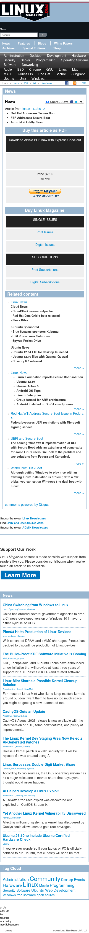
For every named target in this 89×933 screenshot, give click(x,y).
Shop (57, 48)
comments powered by (27, 504)
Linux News (19, 302)
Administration (9, 689)
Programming (45, 60)
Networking (30, 64)
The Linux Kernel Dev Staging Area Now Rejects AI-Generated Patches (43, 740)
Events (79, 879)
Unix (23, 78)
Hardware (12, 885)
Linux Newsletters (34, 518)
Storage (21, 636)
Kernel (20, 689)
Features (24, 43)
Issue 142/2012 (33, 108)
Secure (61, 74)
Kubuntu (12, 658)
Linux (5, 609)
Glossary (8, 930)
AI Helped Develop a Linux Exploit (31, 790)
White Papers (63, 43)
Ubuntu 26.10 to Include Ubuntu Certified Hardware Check (36, 837)
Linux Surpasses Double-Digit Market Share (39, 764)
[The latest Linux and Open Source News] (74, 83)
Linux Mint (28, 689)
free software (26, 894)
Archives (8, 48)
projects (20, 658)
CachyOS (17, 715)
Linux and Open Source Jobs (25, 523)
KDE (5, 658)
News (6, 43)
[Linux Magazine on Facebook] (66, 83)
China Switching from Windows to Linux (35, 604)
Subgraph (78, 74)
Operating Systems (75, 60)
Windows (37, 78)
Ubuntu (9, 78)
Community (45, 878)
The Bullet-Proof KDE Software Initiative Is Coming (44, 653)
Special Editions (34, 48)
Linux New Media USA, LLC (74, 930)
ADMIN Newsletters (35, 527)
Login (83, 83)
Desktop (6, 768)
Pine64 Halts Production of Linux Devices (37, 631)
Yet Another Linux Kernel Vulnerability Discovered (44, 813)
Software (10, 64)
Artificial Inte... (9, 746)
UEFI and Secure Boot (27, 438)
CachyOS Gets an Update (24, 711)
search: (4, 29)
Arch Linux (7, 715)
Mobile (44, 885)
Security (26, 746)
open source (46, 895)
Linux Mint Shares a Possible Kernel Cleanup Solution (40, 682)
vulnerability (29, 795)
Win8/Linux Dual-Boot (26, 468)
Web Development (60, 890)
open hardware (9, 636)
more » (79, 368)
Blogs (42, 43)
